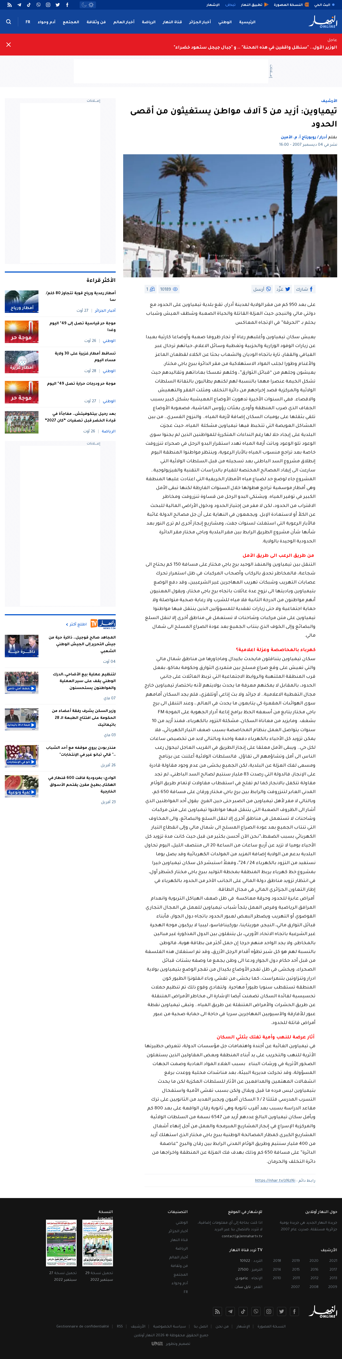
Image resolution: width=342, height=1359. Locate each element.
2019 (296, 1261)
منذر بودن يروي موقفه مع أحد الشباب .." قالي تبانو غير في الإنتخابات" (81, 751)
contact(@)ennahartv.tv (242, 1237)
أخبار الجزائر (200, 23)
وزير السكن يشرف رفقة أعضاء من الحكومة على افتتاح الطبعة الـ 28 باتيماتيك (84, 718)
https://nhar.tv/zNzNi (275, 1181)
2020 (313, 1261)
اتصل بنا (201, 1327)
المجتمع (71, 23)
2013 (333, 1279)
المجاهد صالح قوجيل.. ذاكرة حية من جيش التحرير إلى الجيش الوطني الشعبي (82, 645)
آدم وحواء (46, 23)
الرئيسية (247, 23)
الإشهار (243, 1327)
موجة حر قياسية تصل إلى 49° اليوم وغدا (82, 327)
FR (28, 23)
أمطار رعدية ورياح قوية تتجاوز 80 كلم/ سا (81, 297)
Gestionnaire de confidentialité (82, 1327)
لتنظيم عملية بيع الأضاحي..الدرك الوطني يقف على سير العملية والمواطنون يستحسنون (84, 682)
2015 (296, 1270)
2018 (277, 1261)
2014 (277, 1270)
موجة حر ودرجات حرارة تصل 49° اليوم (81, 384)
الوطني (225, 23)
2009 (332, 1287)
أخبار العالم (123, 23)
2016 (314, 1270)
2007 (295, 1287)
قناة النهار (172, 23)
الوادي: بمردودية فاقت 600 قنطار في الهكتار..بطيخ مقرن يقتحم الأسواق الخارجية (82, 785)
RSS (120, 1327)
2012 (314, 1279)
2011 (296, 1279)
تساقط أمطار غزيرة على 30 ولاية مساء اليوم (85, 357)
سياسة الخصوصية (169, 1327)
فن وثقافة (96, 23)
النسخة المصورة (272, 1327)
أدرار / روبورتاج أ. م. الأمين (304, 138)
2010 (277, 1279)
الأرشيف (329, 101)
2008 (313, 1287)
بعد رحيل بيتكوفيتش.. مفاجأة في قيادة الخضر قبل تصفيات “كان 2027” (80, 417)
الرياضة (149, 23)
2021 (333, 1261)
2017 (333, 1270)
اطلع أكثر (78, 625)
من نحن (222, 1327)
